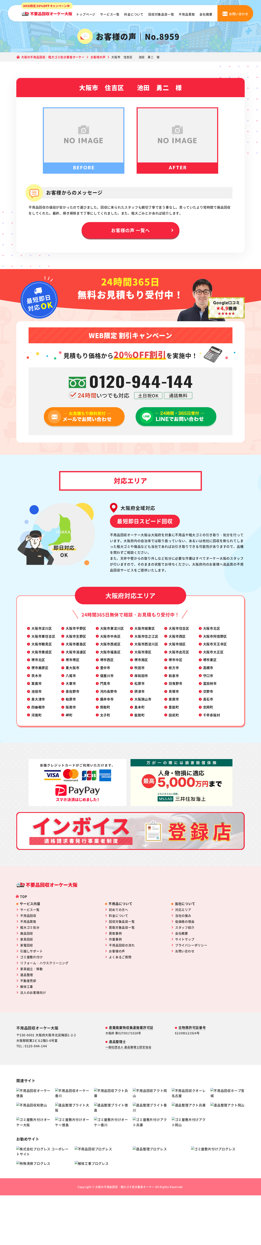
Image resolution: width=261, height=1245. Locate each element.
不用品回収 (28, 915)
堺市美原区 (40, 667)
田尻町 (174, 715)
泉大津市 (38, 699)
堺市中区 (175, 659)
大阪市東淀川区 (112, 628)
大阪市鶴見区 (41, 643)
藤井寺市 (107, 699)
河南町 (36, 715)
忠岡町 (208, 707)
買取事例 (115, 933)
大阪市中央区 (110, 636)
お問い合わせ (185, 951)
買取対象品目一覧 (122, 927)
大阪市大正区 (213, 651)
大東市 (71, 683)
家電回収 (26, 945)
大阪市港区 (143, 651)
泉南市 (174, 699)
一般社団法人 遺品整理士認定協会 (128, 1047)
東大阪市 (72, 667)
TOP (23, 896)
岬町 (69, 715)
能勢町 (139, 715)
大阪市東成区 (41, 651)
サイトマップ (185, 939)
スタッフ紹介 (185, 927)
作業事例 (115, 939)
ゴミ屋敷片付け (31, 957)
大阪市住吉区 (179, 628)
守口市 (208, 675)
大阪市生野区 (76, 636)
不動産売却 (28, 980)
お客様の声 (117, 951)
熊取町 (105, 707)
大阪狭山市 (143, 699)
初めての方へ (118, 909)
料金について (134, 14)
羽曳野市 (175, 683)
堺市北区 (38, 659)
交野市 (208, 691)
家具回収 (26, 939)
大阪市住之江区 (146, 636)
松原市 (139, 683)
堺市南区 (141, 659)
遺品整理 (26, 975)
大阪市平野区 (76, 628)
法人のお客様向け (33, 992)
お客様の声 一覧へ (130, 230)
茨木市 (36, 675)
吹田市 (139, 667)
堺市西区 (107, 659)
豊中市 (105, 667)
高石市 (208, 699)
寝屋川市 (107, 675)
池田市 (36, 691)
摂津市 (139, 691)
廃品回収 (26, 933)
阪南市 (71, 707)
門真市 (105, 683)
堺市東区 (210, 659)
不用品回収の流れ (122, 945)
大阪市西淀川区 (146, 643)
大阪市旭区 (177, 643)
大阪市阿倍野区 (215, 636)
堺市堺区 (72, 659)
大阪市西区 (177, 636)
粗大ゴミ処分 (30, 927)
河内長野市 (108, 691)
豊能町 (174, 707)
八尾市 (71, 675)
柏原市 (71, 699)
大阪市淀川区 (41, 628)
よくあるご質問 (120, 957)
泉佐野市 (72, 691)
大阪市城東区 (144, 628)
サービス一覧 (109, 14)
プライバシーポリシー (191, 945)
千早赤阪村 (211, 715)
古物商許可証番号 (192, 1027)
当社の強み (183, 915)
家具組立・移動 (31, 969)
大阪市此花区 (179, 651)
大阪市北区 (211, 628)
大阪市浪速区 (76, 651)
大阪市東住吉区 (43, 636)
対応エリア (183, 909)
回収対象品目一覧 (161, 14)
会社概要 (205, 14)
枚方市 (174, 667)
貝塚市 (174, 691)
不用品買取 (187, 14)
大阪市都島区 (76, 643)
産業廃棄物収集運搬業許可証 (131, 1027)
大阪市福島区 (110, 651)
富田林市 (210, 683)
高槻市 (208, 667)
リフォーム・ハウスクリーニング (44, 963)
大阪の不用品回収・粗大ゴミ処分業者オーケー (124, 1187)
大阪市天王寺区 (215, 643)
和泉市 (174, 675)
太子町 (105, 715)
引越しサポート (31, 951)
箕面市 (36, 683)
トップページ (85, 14)
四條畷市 (38, 707)
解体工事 (26, 986)
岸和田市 (141, 675)
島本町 (139, 707)
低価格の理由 (185, 921)
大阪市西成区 (110, 643)
